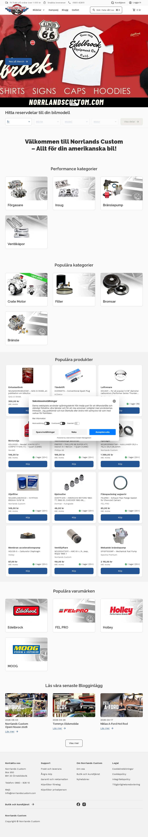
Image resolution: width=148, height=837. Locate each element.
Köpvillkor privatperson (54, 789)
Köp (28, 410)
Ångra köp (46, 774)
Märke (39, 121)
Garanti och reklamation (54, 779)
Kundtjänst (120, 2)
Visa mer (74, 743)
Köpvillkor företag (51, 784)
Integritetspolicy (121, 779)
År (8, 121)
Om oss (81, 768)
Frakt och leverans (51, 768)
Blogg (65, 10)
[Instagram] (84, 804)
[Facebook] (78, 804)
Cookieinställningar (123, 768)
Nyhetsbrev (83, 779)
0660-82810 (79, 2)
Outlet (75, 10)
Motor (97, 121)
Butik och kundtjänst (88, 774)
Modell (68, 121)
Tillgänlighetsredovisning (126, 784)
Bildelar (37, 10)
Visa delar (129, 121)
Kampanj (53, 10)
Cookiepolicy (119, 774)
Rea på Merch (16, 61)
